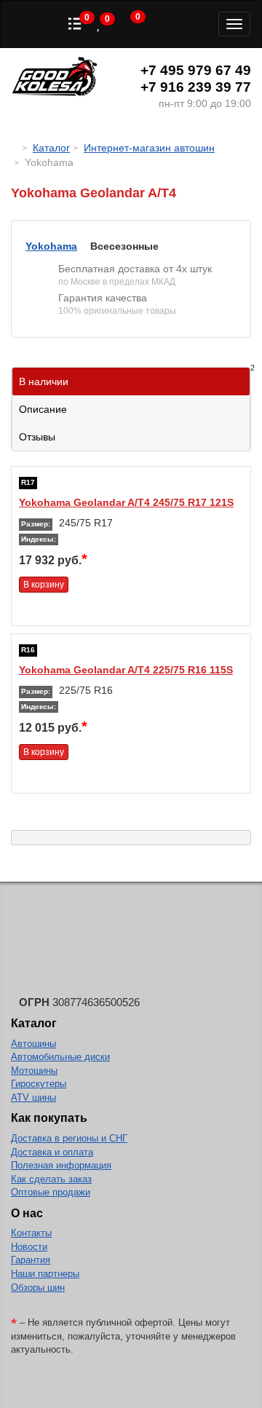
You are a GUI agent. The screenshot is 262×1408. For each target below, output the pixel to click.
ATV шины (33, 1097)
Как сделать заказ (51, 1179)
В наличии (134, 377)
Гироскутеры (38, 1083)
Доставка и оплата (52, 1152)
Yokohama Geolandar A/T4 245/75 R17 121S (126, 502)
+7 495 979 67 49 (195, 70)
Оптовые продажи (50, 1192)
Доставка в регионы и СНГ (69, 1138)
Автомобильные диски (60, 1056)
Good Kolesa (54, 78)
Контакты (31, 1232)
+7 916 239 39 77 (195, 87)
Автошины (33, 1043)
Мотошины (34, 1070)
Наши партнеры (45, 1273)
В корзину (43, 585)
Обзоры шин (38, 1287)
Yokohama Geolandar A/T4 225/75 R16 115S (126, 670)
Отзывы (37, 437)
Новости (29, 1246)
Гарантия (30, 1259)
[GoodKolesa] (15, 148)
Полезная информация (61, 1165)
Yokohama (51, 246)
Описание (43, 409)
